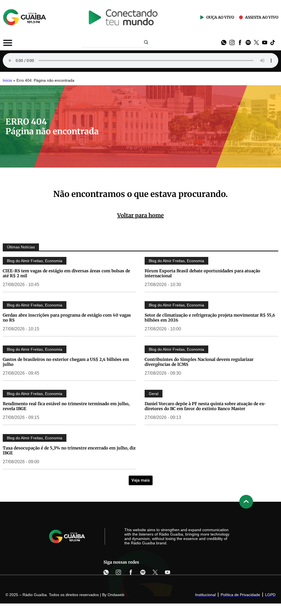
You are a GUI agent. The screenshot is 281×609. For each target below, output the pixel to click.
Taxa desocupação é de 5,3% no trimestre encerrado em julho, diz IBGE (69, 450)
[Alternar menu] (8, 43)
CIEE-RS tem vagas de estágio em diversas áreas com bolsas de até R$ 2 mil (66, 273)
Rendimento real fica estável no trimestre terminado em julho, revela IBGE (66, 406)
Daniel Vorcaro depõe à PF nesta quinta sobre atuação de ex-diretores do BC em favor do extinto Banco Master (205, 406)
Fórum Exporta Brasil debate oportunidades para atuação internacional (202, 273)
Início (7, 80)
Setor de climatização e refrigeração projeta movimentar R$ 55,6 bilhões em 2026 (210, 317)
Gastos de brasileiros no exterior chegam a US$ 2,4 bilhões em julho (66, 362)
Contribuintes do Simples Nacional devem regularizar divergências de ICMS (199, 362)
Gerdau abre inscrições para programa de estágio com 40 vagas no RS (67, 317)
